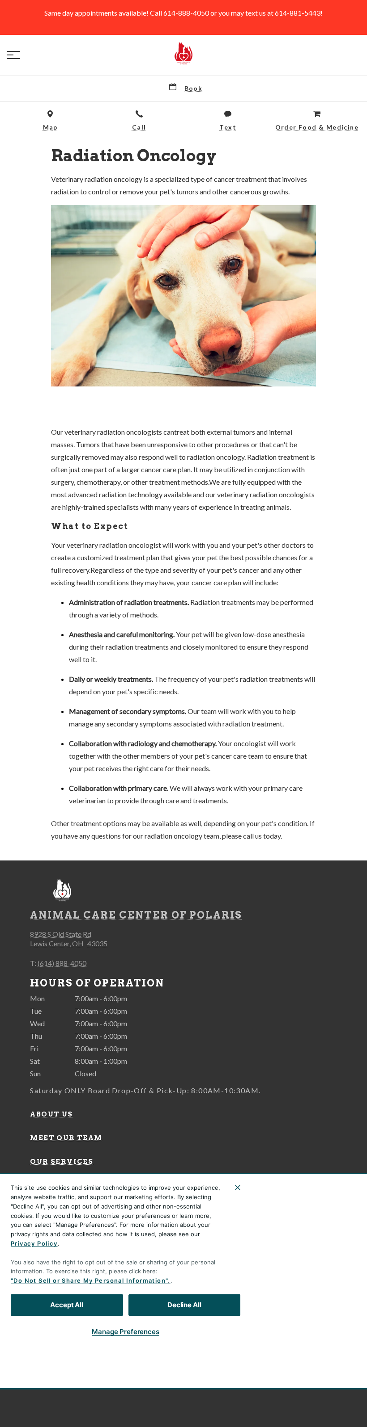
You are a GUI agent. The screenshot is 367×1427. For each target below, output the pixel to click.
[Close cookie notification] (238, 1187)
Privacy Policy (34, 1243)
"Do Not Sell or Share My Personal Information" (89, 1280)
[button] (13, 55)
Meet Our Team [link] (66, 1138)
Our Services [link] (61, 1162)
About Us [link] (51, 1114)
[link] (183, 53)
